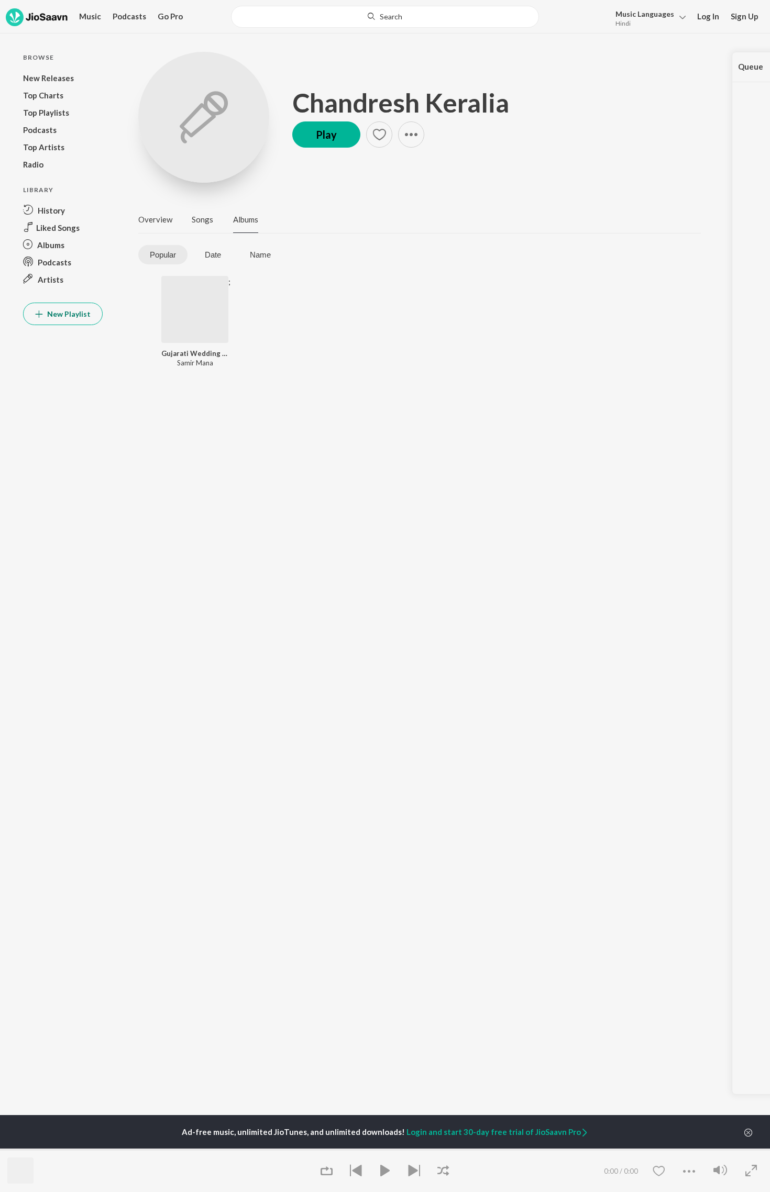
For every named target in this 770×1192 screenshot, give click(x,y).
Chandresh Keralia (400, 102)
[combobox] (385, 16)
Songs (202, 219)
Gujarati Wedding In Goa (194, 353)
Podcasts (129, 16)
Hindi (623, 23)
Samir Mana (195, 363)
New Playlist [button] (68, 313)
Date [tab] (213, 254)
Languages (644, 13)
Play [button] (326, 134)
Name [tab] (260, 254)
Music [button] (90, 16)
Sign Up (744, 16)
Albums (245, 219)
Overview (155, 219)
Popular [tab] (163, 254)
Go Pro (170, 16)
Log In (708, 16)
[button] (648, 17)
